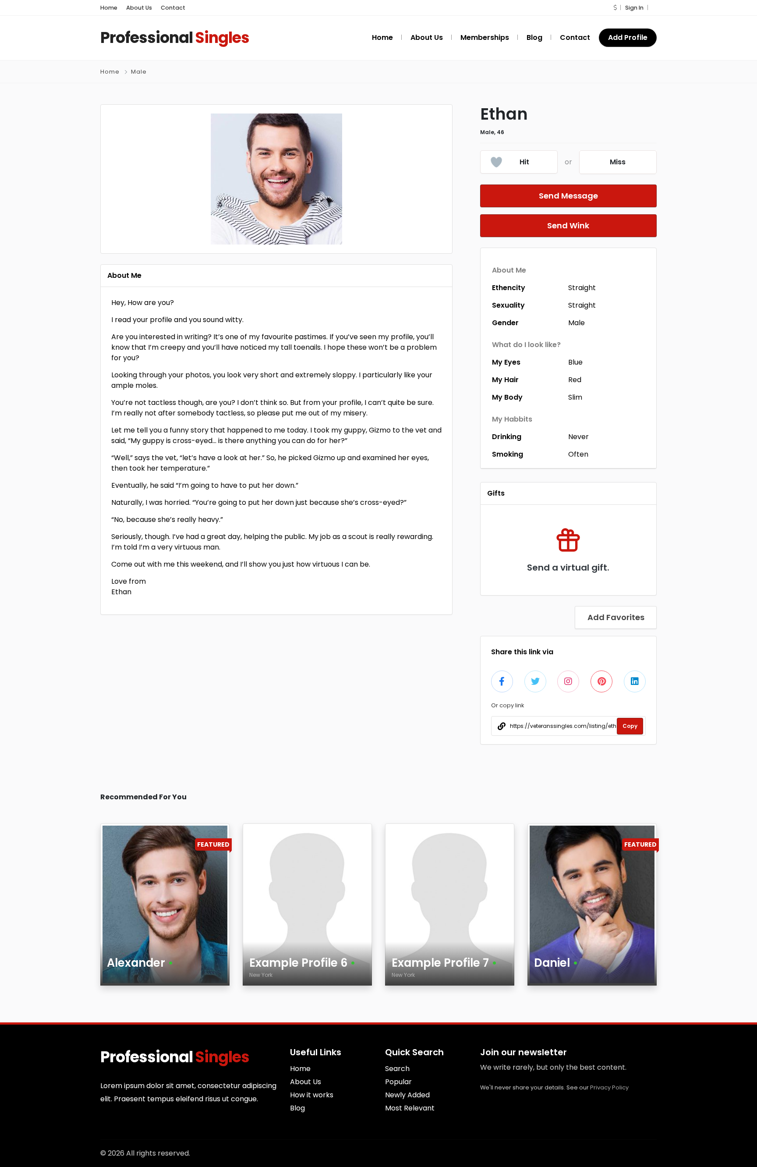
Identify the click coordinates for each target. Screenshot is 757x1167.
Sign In (634, 7)
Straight (582, 288)
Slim (575, 397)
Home (108, 7)
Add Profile (627, 37)
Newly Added (407, 1095)
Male (139, 71)
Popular (398, 1082)
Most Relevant (410, 1108)
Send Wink (568, 225)
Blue (575, 362)
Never (578, 437)
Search (397, 1069)
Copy (630, 726)
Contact (173, 7)
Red (574, 380)
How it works (311, 1095)
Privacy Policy (609, 1087)
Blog (297, 1108)
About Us (139, 7)
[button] (615, 7)
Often (578, 454)
